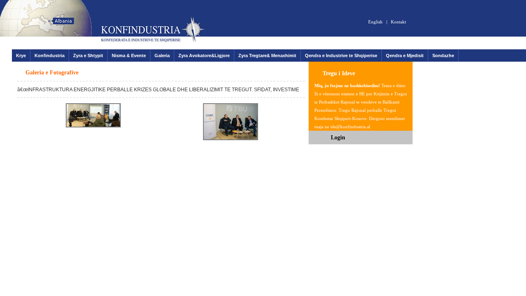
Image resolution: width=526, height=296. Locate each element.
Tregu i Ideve (339, 73)
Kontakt (398, 21)
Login (338, 137)
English (375, 21)
